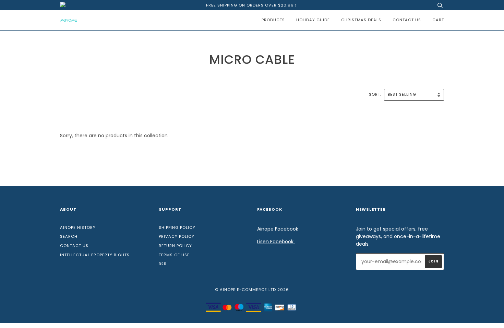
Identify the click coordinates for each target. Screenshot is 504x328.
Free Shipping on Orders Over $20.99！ (252, 5)
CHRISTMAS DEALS (361, 20)
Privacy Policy (176, 236)
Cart (438, 20)
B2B (162, 264)
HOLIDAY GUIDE (313, 20)
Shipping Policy (177, 227)
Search (68, 236)
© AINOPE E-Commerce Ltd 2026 (252, 289)
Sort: (376, 94)
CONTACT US (407, 20)
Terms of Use (174, 255)
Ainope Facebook (277, 228)
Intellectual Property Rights (95, 255)
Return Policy (175, 245)
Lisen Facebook (276, 241)
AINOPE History (78, 227)
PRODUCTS (273, 20)
